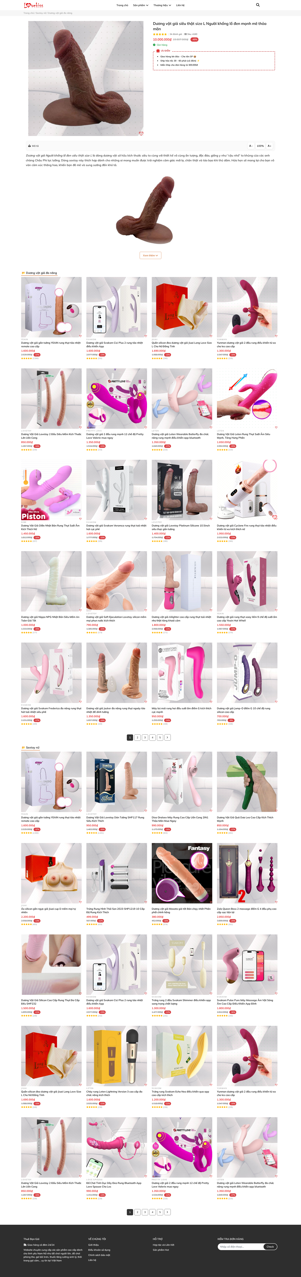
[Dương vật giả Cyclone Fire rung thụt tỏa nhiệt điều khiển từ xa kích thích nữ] (247, 490)
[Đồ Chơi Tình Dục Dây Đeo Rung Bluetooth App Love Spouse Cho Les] (116, 1147)
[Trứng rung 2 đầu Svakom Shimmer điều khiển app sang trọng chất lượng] (182, 964)
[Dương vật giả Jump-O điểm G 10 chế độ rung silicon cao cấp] (247, 673)
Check (270, 1246)
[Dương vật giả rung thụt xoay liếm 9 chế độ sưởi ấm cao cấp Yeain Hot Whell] (247, 581)
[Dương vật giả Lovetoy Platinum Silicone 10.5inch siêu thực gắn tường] (182, 490)
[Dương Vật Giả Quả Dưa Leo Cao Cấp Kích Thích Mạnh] (247, 782)
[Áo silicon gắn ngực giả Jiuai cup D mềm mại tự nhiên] (51, 873)
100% (260, 145)
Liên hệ (92, 1260)
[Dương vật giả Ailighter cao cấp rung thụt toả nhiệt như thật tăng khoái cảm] (182, 581)
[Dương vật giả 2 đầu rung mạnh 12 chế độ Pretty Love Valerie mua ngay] (116, 398)
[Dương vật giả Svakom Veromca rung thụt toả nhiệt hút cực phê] (116, 490)
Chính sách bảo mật (99, 1255)
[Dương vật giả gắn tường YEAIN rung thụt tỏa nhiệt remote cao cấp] (51, 307)
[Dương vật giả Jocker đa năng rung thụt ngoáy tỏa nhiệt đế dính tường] (116, 673)
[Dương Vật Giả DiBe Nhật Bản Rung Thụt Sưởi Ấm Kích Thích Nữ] (51, 490)
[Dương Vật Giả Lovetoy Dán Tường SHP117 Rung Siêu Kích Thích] (116, 782)
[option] (85, 78)
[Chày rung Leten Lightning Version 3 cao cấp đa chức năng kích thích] (116, 1056)
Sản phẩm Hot (161, 1249)
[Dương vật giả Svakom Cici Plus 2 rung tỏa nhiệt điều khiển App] (116, 307)
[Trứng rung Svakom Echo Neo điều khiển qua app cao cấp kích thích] (182, 1056)
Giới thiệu (93, 1244)
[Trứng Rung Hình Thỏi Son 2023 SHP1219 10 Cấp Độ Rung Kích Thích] (116, 873)
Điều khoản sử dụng (99, 1249)
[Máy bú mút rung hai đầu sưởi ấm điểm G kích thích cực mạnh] (182, 673)
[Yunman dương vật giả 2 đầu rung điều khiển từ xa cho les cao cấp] (247, 307)
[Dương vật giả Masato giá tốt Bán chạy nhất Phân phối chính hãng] (182, 873)
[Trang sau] (167, 737)
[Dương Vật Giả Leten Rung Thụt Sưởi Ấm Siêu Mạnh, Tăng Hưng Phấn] (247, 398)
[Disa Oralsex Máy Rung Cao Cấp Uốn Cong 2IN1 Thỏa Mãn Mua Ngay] (182, 782)
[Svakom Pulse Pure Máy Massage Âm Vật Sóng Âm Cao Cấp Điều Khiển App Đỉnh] (247, 964)
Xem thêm (149, 255)
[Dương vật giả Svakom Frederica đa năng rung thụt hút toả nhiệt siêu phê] (51, 673)
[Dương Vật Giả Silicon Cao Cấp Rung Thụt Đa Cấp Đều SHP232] (51, 964)
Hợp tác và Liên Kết (163, 1244)
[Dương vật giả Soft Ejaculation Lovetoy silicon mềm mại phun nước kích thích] (116, 581)
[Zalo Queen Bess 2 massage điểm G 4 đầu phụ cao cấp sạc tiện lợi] (247, 873)
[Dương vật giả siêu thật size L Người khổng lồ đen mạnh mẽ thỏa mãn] (85, 78)
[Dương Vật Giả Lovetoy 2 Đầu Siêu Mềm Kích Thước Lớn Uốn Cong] (51, 398)
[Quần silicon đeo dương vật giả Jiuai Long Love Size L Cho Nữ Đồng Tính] (182, 307)
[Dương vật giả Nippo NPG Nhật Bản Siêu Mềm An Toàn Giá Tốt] (51, 581)
